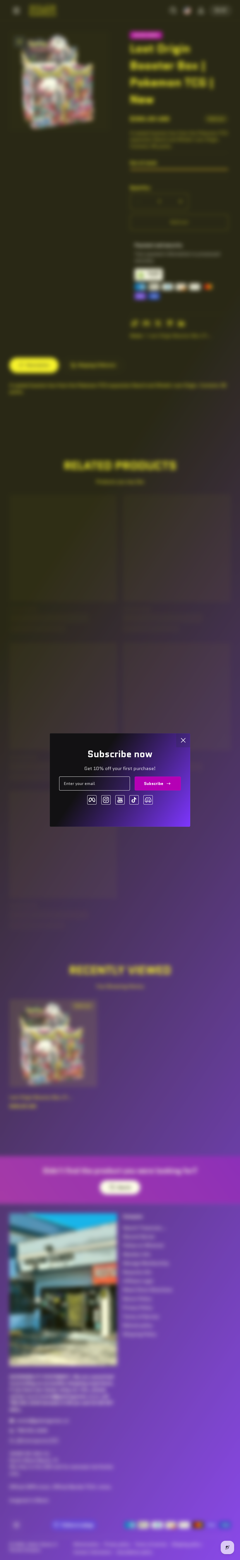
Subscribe (153, 783)
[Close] (183, 740)
